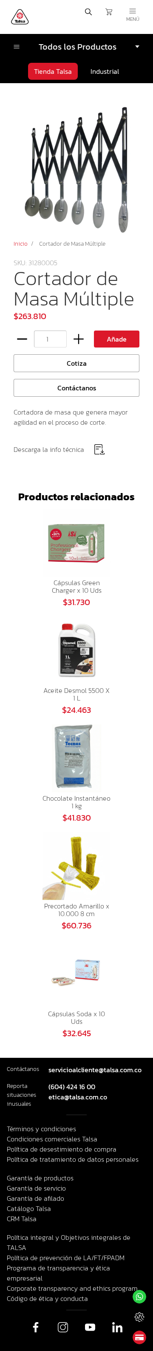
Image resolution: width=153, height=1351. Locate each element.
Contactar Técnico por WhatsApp (139, 1317)
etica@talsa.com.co (77, 1097)
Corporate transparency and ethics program (72, 1288)
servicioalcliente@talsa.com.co (95, 1070)
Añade (117, 339)
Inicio (21, 243)
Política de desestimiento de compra (61, 1149)
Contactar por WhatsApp (139, 1296)
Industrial (105, 71)
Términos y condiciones (41, 1129)
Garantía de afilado (35, 1198)
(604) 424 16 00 (71, 1087)
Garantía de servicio (36, 1188)
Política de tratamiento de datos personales (73, 1159)
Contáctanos (76, 388)
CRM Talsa (22, 1219)
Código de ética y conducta (47, 1298)
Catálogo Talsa (29, 1208)
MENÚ (132, 19)
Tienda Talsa (53, 71)
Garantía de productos (40, 1178)
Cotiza (77, 363)
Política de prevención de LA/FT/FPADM (66, 1258)
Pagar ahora (139, 1337)
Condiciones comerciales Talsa (52, 1139)
